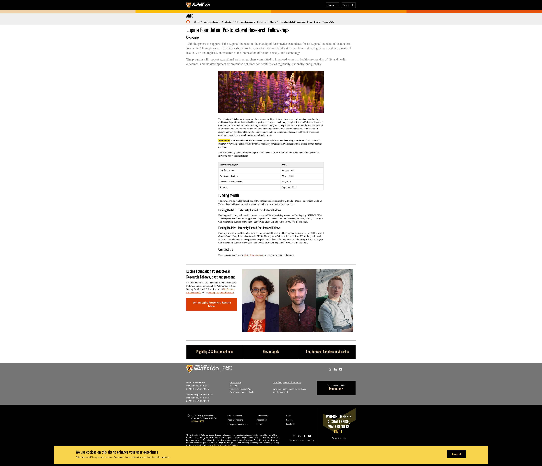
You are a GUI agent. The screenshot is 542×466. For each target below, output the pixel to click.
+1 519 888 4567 (197, 421)
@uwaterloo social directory (302, 440)
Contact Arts (235, 382)
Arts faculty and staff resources (287, 382)
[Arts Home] (188, 21)
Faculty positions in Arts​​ (240, 388)
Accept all (456, 454)
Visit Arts (234, 385)
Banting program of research (221, 292)
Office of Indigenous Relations (225, 445)
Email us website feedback (241, 392)
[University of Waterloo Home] (198, 5)
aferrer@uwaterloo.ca (253, 254)
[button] (332, 5)
